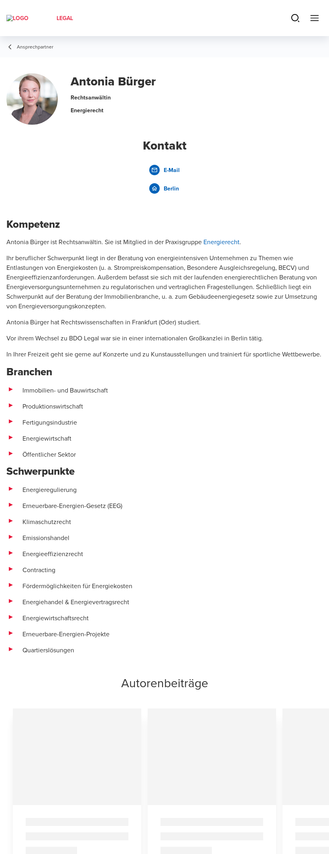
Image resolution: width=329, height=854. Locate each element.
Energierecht (221, 241)
